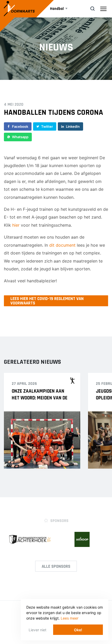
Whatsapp (20, 137)
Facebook (20, 126)
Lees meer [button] (69, 618)
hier (16, 225)
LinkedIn (73, 126)
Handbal (57, 8)
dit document (62, 245)
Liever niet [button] (37, 630)
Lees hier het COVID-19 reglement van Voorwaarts (47, 301)
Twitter (47, 126)
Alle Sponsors (56, 566)
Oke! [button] (78, 630)
